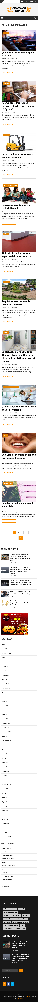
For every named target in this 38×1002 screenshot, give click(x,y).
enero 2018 (5, 819)
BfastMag (27, 996)
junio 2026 (4, 644)
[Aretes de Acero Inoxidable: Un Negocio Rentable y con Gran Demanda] (5, 603)
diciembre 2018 (6, 771)
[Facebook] (8, 984)
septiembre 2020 (6, 732)
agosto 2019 (5, 745)
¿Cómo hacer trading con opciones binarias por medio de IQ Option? (18, 106)
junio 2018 (4, 797)
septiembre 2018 (6, 784)
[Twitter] (12, 984)
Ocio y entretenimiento (7, 876)
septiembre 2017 (6, 836)
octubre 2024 (5, 662)
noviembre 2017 (6, 828)
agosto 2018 (5, 788)
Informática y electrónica (11, 387)
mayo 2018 (4, 802)
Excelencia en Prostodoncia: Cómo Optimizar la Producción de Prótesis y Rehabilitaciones (20, 583)
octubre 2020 (5, 727)
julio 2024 (4, 670)
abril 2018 (4, 806)
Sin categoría (5, 886)
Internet (4, 862)
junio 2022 (4, 697)
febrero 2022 (5, 705)
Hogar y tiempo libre (7, 855)
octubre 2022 (5, 684)
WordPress (20, 998)
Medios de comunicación (10, 185)
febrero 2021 (5, 719)
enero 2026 (5, 649)
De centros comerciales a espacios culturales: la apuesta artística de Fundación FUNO (20, 557)
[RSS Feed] (4, 984)
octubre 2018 (5, 780)
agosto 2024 (5, 666)
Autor (18, 994)
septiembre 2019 (6, 740)
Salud (5, 435)
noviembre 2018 (6, 775)
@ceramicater (5, 58)
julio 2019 (4, 749)
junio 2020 (4, 736)
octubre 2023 (5, 675)
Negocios (6, 83)
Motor (3, 869)
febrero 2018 (5, 815)
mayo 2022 (4, 701)
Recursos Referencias (7, 879)
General (6, 33)
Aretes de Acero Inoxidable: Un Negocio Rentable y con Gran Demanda (20, 603)
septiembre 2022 (6, 688)
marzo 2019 (5, 762)
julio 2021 (4, 710)
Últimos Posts (9, 549)
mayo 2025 (4, 657)
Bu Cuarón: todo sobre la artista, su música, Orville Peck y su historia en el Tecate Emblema (20, 570)
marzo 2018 (5, 810)
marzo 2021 (5, 714)
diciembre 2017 (6, 823)
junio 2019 (4, 753)
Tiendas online (8, 483)
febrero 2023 (5, 679)
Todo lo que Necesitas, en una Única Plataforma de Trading (20, 593)
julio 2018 (4, 793)
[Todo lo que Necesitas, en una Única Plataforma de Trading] (5, 594)
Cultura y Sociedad (7, 848)
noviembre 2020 (6, 723)
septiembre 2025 (6, 653)
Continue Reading (8, 72)
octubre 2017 (5, 832)
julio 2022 (4, 692)
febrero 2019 (5, 767)
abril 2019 (4, 758)
